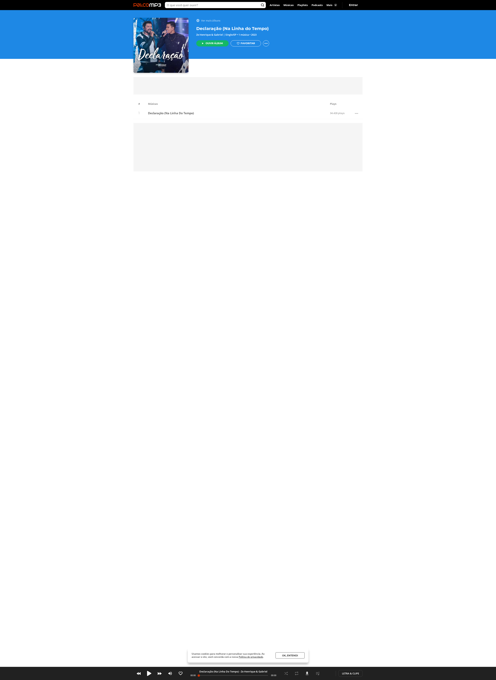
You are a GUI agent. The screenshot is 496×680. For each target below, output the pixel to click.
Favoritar (248, 43)
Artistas (275, 5)
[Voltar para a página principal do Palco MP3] (148, 5)
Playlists (302, 5)
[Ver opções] (266, 43)
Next (159, 673)
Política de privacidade (251, 657)
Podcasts (317, 5)
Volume (170, 673)
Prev (138, 673)
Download (307, 673)
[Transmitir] (328, 673)
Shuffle (286, 673)
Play (149, 673)
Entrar (353, 5)
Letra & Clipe (350, 673)
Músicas (288, 5)
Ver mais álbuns (210, 20)
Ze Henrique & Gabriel (209, 34)
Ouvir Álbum (214, 43)
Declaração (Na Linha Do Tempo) (171, 113)
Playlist (317, 673)
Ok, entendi (290, 655)
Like (180, 673)
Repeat (296, 673)
